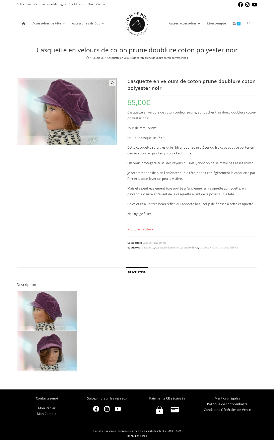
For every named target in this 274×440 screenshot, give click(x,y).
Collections (24, 4)
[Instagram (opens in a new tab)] (247, 4)
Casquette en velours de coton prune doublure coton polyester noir (147, 58)
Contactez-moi (47, 398)
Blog (90, 4)
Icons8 (143, 435)
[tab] (137, 272)
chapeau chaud (208, 247)
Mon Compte (47, 414)
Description (137, 272)
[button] (112, 83)
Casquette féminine (167, 247)
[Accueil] (87, 58)
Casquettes (149, 242)
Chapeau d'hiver (228, 247)
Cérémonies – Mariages (50, 4)
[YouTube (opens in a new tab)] (254, 4)
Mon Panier (47, 408)
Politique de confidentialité (227, 404)
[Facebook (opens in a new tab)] (240, 4)
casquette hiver (189, 247)
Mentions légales (227, 398)
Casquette (148, 247)
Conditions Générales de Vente (227, 410)
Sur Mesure (76, 4)
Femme (161, 242)
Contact (101, 4)
